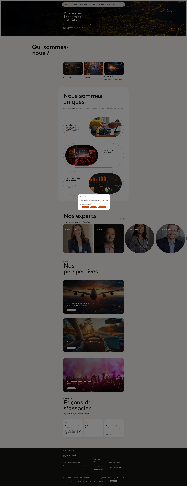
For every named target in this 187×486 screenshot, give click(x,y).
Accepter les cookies (85, 207)
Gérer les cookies (102, 207)
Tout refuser (94, 207)
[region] (94, 202)
